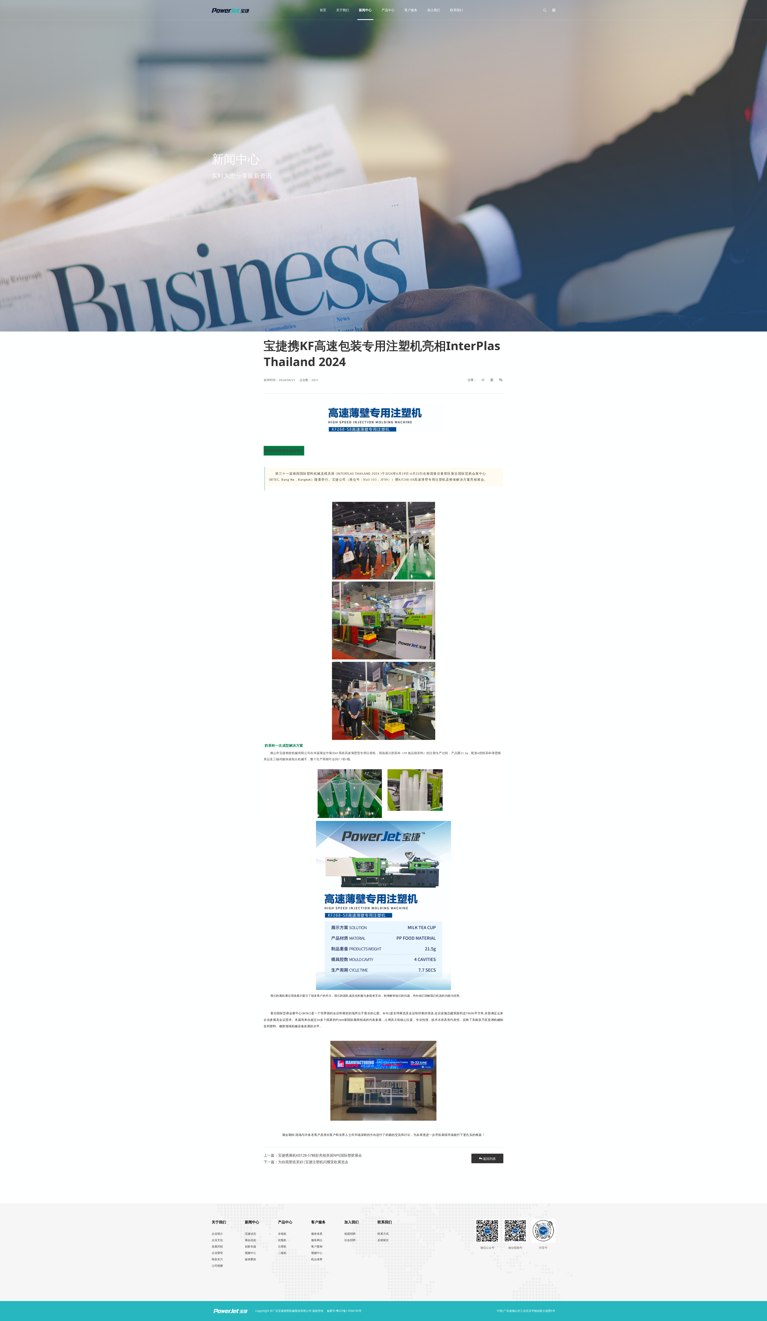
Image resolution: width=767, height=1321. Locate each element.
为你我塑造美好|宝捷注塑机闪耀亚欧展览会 (313, 1162)
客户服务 (410, 10)
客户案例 (316, 1246)
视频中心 (250, 1253)
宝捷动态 (250, 1234)
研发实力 (217, 1259)
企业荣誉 (217, 1253)
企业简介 (217, 1234)
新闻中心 (365, 10)
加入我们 (433, 10)
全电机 (282, 1234)
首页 (323, 10)
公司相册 (217, 1265)
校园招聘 (350, 1234)
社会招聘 (350, 1240)
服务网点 (316, 1240)
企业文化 (217, 1240)
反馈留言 (383, 1240)
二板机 (282, 1253)
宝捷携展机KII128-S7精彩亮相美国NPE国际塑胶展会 (320, 1155)
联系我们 (456, 10)
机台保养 (316, 1259)
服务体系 (316, 1234)
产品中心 (388, 10)
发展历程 (217, 1246)
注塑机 (282, 1246)
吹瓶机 (282, 1240)
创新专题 (250, 1246)
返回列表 (489, 1158)
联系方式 (383, 1234)
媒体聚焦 (250, 1259)
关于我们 (342, 10)
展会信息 (250, 1240)
